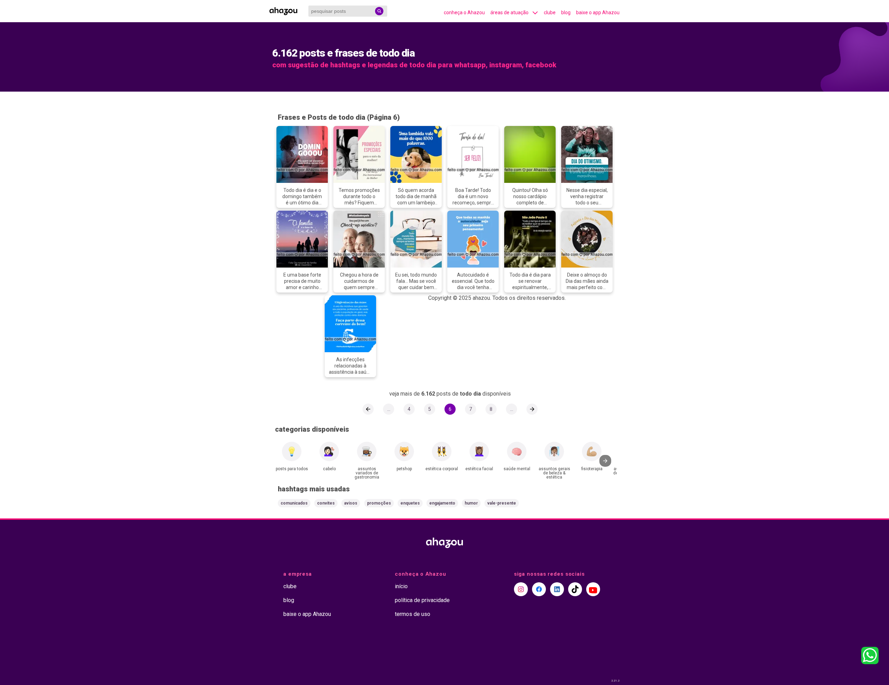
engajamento (442, 503)
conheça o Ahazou (464, 12)
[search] (379, 11)
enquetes (410, 503)
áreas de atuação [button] (509, 12)
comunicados (294, 503)
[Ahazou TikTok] (575, 589)
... (388, 409)
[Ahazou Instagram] (521, 589)
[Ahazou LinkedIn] (557, 589)
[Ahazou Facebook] (539, 589)
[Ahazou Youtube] (593, 589)
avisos (350, 503)
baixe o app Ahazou (598, 12)
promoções (379, 503)
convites (326, 503)
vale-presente (501, 503)
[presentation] (605, 461)
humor (471, 503)
